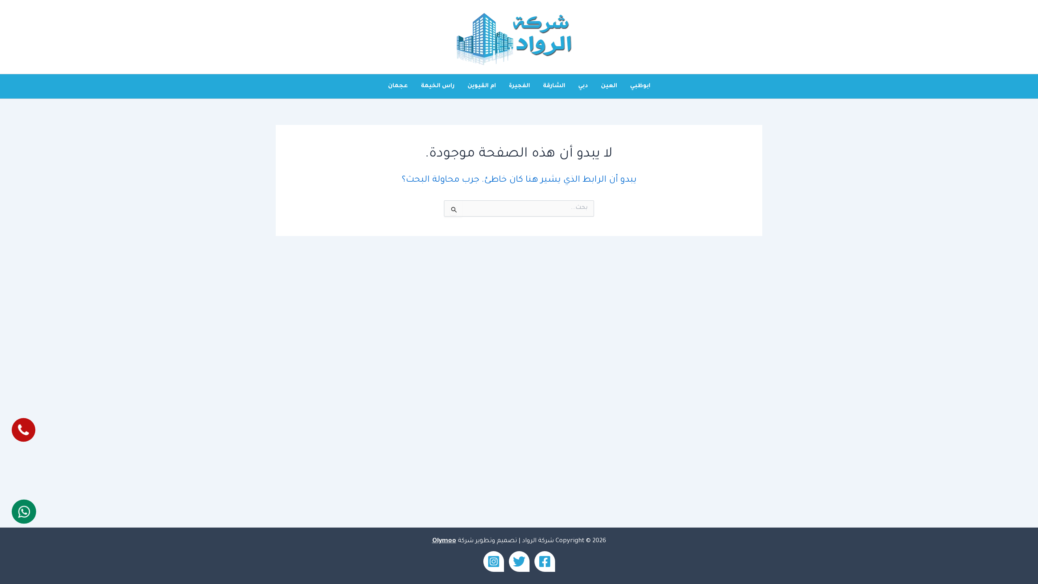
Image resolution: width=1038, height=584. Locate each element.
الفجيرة (519, 86)
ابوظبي (640, 86)
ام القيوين (482, 86)
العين (609, 86)
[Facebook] (544, 561)
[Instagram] (493, 561)
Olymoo (444, 541)
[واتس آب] (24, 511)
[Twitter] (519, 561)
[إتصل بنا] (23, 430)
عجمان (398, 86)
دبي (583, 86)
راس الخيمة (438, 86)
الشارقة (554, 86)
